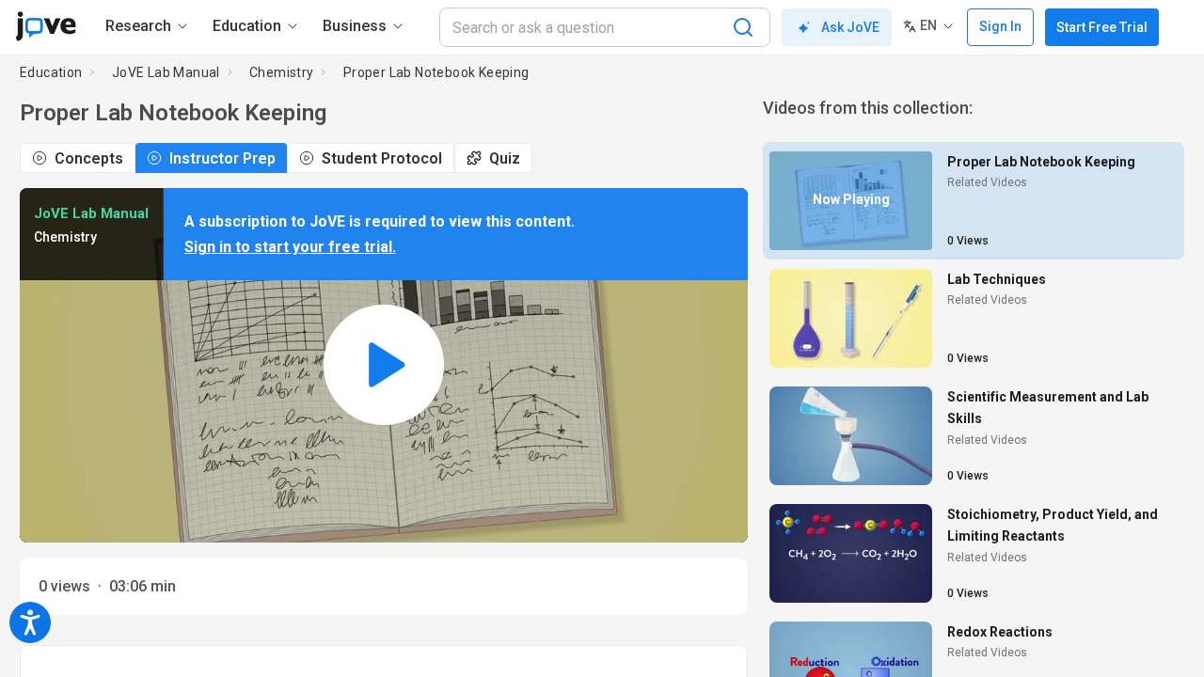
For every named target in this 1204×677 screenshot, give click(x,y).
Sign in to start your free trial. (290, 247)
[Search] (743, 27)
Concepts (89, 158)
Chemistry (281, 72)
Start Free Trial (1102, 27)
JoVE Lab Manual (166, 72)
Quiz (504, 158)
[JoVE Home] (45, 26)
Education (51, 72)
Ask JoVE (850, 27)
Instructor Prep (222, 158)
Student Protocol (382, 158)
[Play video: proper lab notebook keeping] (384, 365)
